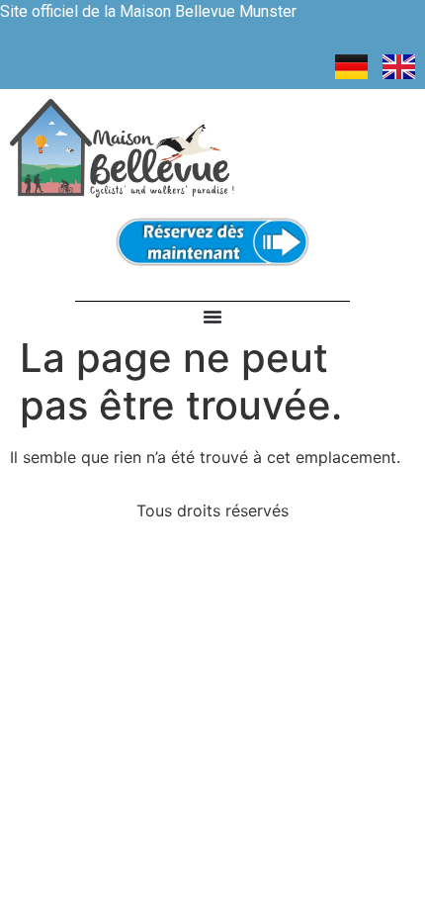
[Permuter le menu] (212, 316)
